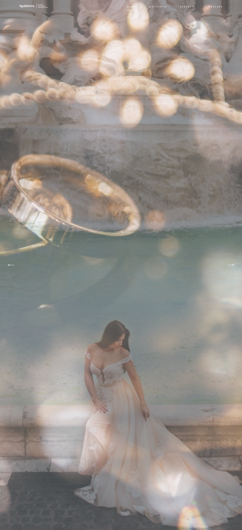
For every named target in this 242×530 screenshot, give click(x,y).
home (131, 6)
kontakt (216, 6)
